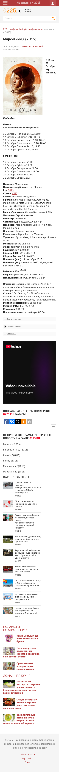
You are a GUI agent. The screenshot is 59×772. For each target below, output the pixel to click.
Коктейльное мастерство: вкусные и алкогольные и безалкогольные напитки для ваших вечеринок (21, 687)
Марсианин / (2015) (14, 466)
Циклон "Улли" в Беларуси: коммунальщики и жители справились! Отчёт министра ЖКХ (28, 487)
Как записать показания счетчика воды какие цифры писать (27, 597)
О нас (27, 762)
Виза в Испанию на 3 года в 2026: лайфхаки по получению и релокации (28, 583)
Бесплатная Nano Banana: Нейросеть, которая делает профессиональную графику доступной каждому (27, 521)
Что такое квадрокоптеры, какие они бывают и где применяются (28, 539)
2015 (11, 190)
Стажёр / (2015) (11, 455)
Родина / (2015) (11, 444)
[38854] (9, 684)
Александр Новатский (32, 47)
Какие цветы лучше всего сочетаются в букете (27, 638)
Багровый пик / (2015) (15, 449)
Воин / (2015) (10, 460)
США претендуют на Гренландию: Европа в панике (26, 504)
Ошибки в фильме (14, 326)
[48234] (9, 651)
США (14, 193)
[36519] (9, 717)
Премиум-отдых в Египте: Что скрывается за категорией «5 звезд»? (27, 611)
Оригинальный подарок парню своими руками (25, 666)
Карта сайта (28, 758)
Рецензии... (11, 334)
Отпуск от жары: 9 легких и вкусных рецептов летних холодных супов (20, 704)
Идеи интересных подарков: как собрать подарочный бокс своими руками (21, 652)
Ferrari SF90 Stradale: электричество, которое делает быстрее (26, 569)
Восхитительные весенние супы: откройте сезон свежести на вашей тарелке (19, 719)
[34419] (9, 666)
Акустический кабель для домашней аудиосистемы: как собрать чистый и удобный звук (27, 554)
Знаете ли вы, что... (14, 319)
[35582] (9, 638)
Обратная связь (27, 754)
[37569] (9, 702)
